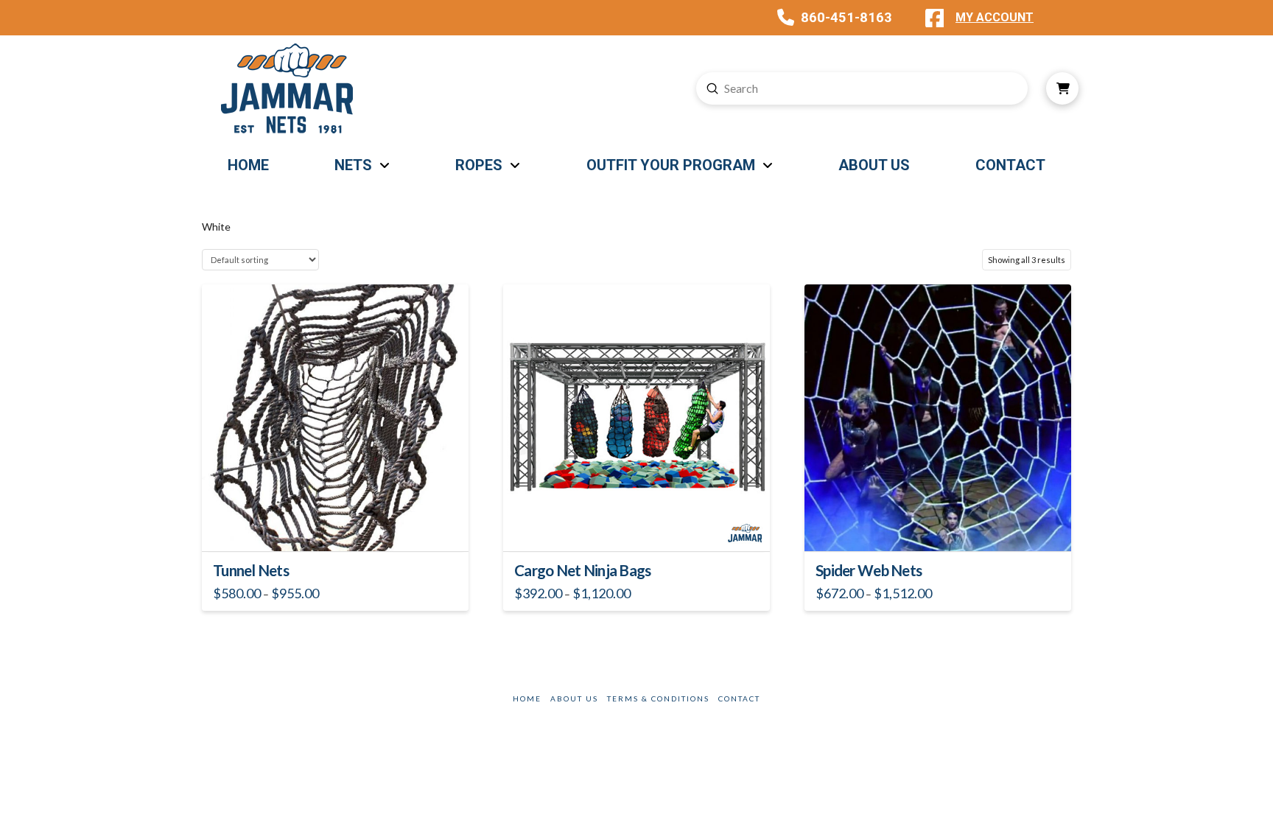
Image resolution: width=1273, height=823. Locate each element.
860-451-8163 (846, 17)
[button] (1062, 88)
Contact (739, 698)
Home (527, 698)
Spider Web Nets (869, 570)
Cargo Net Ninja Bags (582, 570)
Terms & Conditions (658, 698)
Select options (339, 526)
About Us (574, 698)
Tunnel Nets (251, 570)
